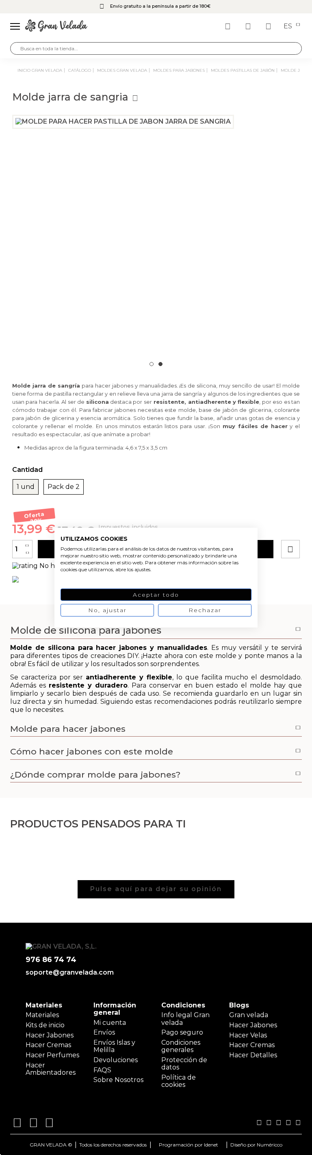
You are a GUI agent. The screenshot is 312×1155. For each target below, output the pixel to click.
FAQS (102, 1070)
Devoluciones (115, 1060)
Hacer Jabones (50, 1035)
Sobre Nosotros (118, 1080)
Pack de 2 (64, 487)
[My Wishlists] (229, 26)
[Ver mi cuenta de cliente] (249, 26)
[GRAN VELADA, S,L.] (56, 26)
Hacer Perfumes (52, 1055)
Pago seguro (182, 1032)
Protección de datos (184, 1063)
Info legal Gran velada (185, 1018)
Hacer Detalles (253, 1055)
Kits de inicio (45, 1025)
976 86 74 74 (51, 960)
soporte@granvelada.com (68, 972)
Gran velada (248, 1015)
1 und (26, 487)
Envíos (104, 1032)
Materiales (42, 1015)
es (289, 26)
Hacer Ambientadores (51, 1068)
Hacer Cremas (48, 1045)
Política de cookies (178, 1081)
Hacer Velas (248, 1035)
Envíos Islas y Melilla (114, 1046)
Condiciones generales (180, 1046)
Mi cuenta (109, 1022)
